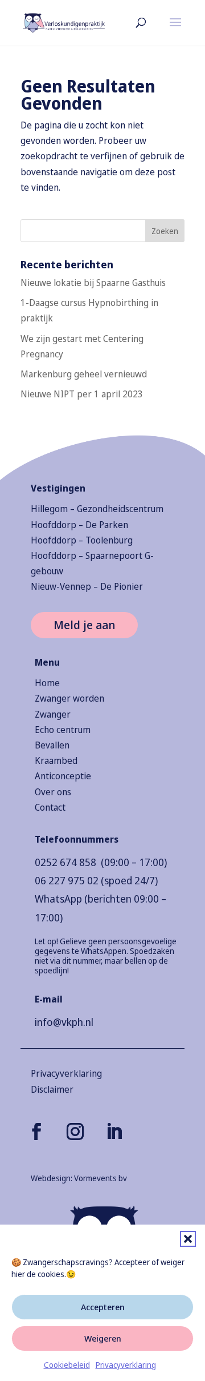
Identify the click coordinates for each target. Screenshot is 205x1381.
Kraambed (56, 760)
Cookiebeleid (67, 1364)
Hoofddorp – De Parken (79, 524)
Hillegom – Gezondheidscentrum (97, 508)
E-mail (49, 999)
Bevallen (52, 745)
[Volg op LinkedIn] (114, 1131)
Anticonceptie (63, 776)
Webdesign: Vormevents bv (79, 1178)
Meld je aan (84, 625)
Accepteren (103, 1306)
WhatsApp (58, 898)
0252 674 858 (65, 862)
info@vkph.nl (64, 1022)
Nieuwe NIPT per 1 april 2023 (81, 394)
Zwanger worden (69, 698)
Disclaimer (52, 1089)
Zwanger (53, 714)
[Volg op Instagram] (75, 1131)
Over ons (53, 792)
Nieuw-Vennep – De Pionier (87, 586)
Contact (50, 807)
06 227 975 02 (67, 880)
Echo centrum (63, 729)
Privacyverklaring (126, 1364)
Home (47, 683)
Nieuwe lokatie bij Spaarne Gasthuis (93, 282)
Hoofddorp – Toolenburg (82, 540)
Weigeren (102, 1338)
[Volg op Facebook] (36, 1131)
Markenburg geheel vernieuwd (83, 374)
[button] (188, 1239)
